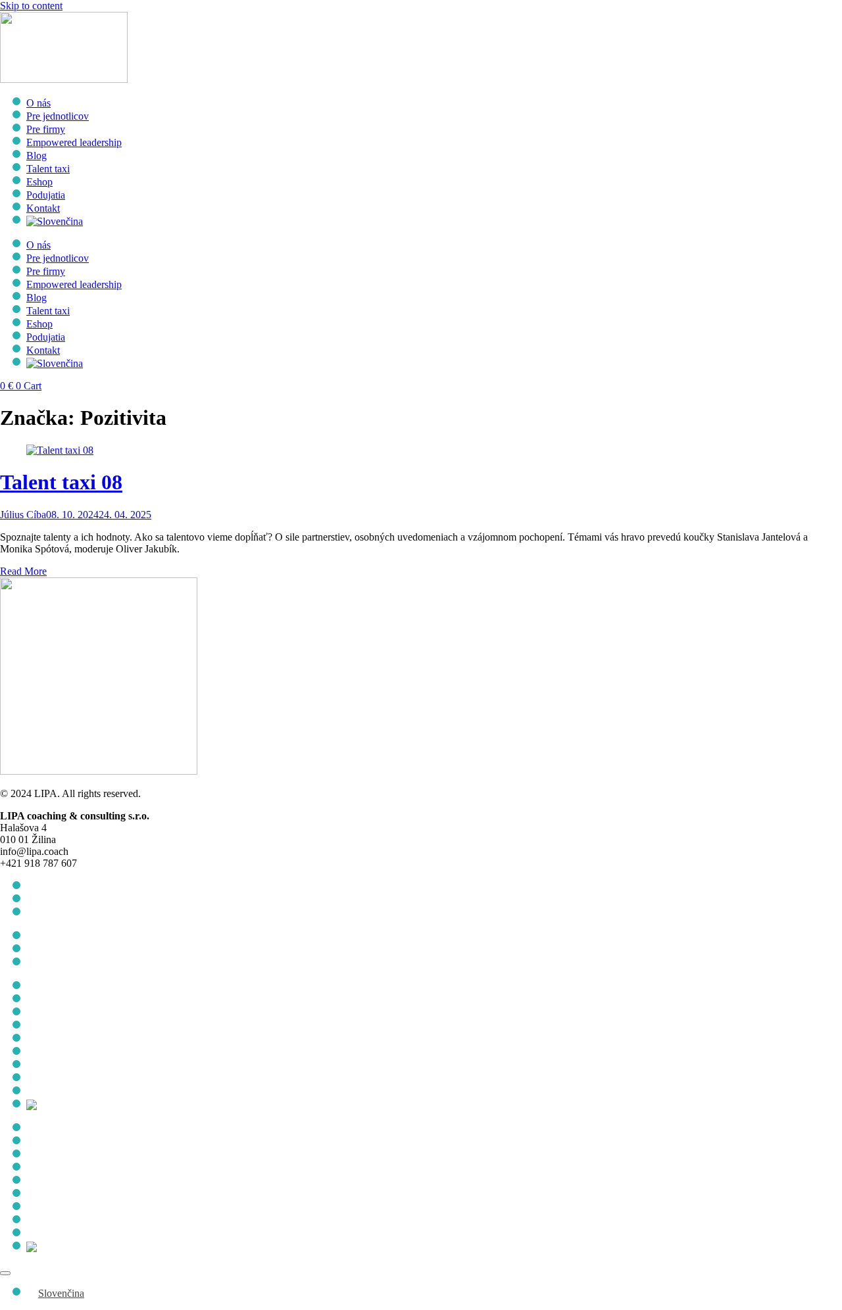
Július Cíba (23, 514)
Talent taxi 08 (61, 482)
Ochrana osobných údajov (81, 900)
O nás (38, 103)
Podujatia (45, 195)
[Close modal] (5, 1273)
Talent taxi (48, 168)
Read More (23, 571)
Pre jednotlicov (57, 116)
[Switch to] (54, 221)
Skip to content (31, 5)
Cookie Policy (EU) (67, 913)
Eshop (39, 181)
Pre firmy (45, 129)
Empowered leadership (74, 142)
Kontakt (43, 208)
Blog (36, 155)
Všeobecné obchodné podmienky (95, 886)
